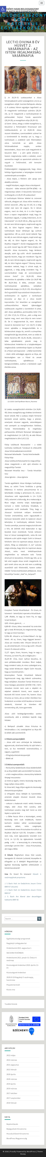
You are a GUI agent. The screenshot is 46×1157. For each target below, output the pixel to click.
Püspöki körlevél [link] (13, 985)
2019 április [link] (11, 1084)
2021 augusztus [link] (12, 1065)
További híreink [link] (11, 1004)
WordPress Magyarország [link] (16, 1138)
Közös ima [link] (10, 989)
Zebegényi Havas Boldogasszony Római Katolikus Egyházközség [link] (20, 9)
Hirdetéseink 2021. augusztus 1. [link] (19, 948)
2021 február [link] (11, 1069)
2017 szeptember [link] (13, 1098)
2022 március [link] (11, 1060)
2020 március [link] (11, 1079)
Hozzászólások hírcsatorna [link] (17, 1133)
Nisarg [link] (23, 1154)
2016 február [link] (11, 1103)
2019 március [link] (11, 1088)
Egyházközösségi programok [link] (18, 938)
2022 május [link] (10, 1055)
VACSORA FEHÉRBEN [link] (14, 953)
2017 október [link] (11, 1093)
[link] (3, 9)
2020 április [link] (11, 1074)
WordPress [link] (31, 1151)
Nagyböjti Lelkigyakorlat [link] (16, 943)
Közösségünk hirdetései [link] (16, 972)
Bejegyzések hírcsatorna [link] (16, 1129)
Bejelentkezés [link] (12, 1124)
